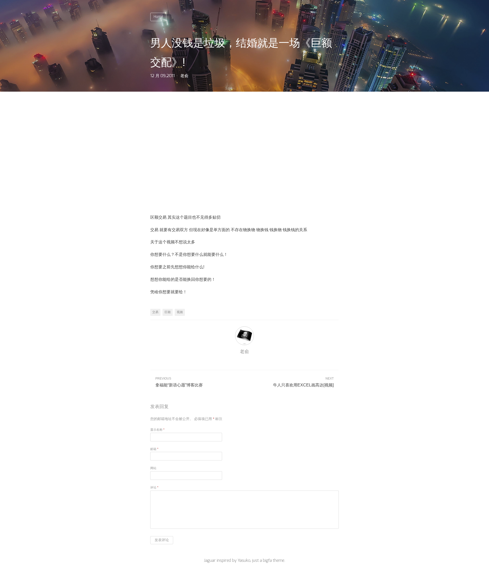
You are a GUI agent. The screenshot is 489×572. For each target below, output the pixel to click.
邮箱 (154, 449)
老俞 (184, 76)
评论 (154, 487)
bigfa (267, 561)
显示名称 (157, 429)
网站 (153, 468)
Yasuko (244, 561)
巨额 (168, 312)
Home (158, 17)
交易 (155, 312)
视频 (180, 312)
